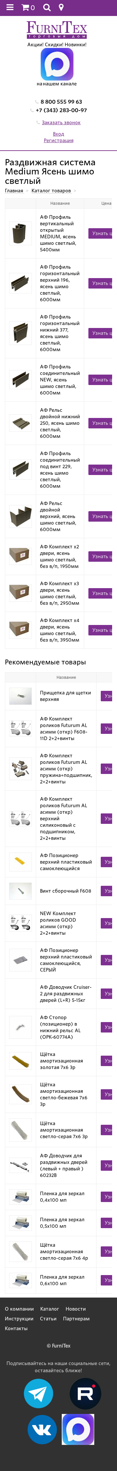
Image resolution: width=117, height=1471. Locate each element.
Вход (58, 134)
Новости (76, 1309)
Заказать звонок (61, 122)
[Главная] (57, 29)
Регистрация (58, 140)
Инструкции (19, 1318)
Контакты (16, 1328)
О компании (19, 1309)
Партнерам (76, 1318)
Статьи (48, 1318)
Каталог (49, 1309)
